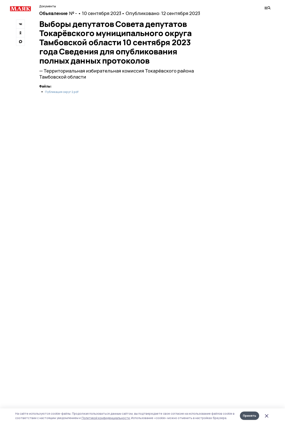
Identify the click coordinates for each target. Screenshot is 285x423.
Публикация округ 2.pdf (61, 92)
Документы (47, 6)
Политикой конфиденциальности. (106, 418)
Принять (249, 416)
